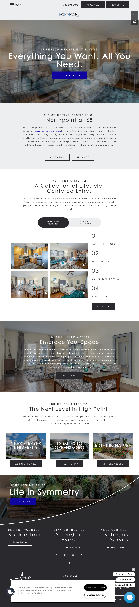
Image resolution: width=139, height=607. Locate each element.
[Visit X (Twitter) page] (56, 554)
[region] (63, 591)
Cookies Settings (95, 595)
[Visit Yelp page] (64, 554)
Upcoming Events (69, 547)
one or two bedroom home (47, 131)
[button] (93, 4)
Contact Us (22, 501)
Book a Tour (57, 157)
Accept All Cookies (95, 587)
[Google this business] (73, 554)
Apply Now (83, 157)
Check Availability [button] (69, 75)
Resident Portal (116, 547)
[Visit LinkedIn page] (81, 554)
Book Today (20, 542)
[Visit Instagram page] (69, 562)
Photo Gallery (54, 363)
